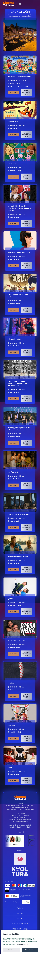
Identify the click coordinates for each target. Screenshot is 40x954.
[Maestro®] (20, 885)
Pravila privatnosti (20, 923)
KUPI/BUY (13, 92)
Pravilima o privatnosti (22, 944)
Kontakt (20, 918)
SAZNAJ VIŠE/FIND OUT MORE (26, 92)
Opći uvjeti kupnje (20, 929)
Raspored (20, 913)
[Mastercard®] (14, 885)
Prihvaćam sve (29, 950)
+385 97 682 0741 (21, 821)
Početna (20, 908)
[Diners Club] (29, 885)
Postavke (11, 950)
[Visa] (7, 885)
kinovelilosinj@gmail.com (22, 819)
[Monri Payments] (26, 902)
